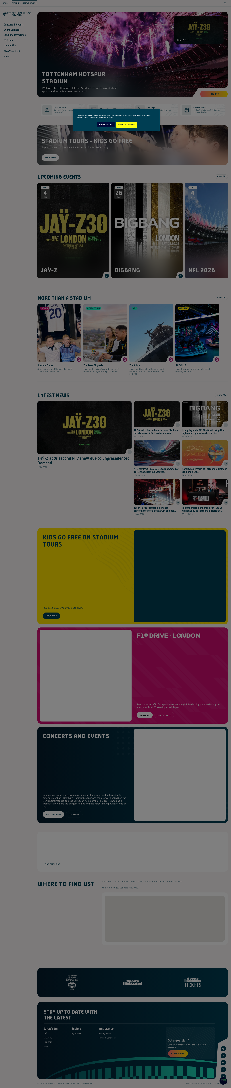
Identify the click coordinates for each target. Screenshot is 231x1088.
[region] (116, 120)
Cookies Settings (106, 125)
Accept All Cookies (126, 125)
